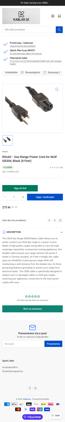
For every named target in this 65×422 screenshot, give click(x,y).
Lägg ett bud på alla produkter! (23, 46)
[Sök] (59, 29)
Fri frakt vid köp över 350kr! (32, 3)
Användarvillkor (10, 367)
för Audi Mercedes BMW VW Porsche (26, 54)
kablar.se (27, 399)
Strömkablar (10, 72)
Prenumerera (53, 344)
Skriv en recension (32, 308)
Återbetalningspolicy (12, 371)
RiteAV (5, 151)
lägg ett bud (20, 189)
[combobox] (32, 29)
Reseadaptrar (31, 72)
